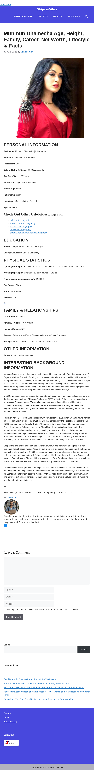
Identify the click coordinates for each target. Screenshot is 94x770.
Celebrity (11, 497)
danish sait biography (20, 229)
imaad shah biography (21, 226)
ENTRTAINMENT (22, 16)
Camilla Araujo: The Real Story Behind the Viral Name (30, 679)
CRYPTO (43, 16)
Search (7, 645)
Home (7, 717)
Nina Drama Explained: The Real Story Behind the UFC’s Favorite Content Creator (44, 687)
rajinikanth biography (20, 220)
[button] (86, 16)
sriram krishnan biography (22, 223)
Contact (7, 713)
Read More (5, 4)
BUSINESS (74, 16)
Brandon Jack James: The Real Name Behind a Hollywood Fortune (36, 683)
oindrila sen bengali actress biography (28, 232)
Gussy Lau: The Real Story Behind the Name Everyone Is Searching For (38, 699)
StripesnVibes (47, 9)
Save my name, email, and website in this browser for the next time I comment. (42, 609)
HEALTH (57, 16)
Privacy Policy (10, 721)
